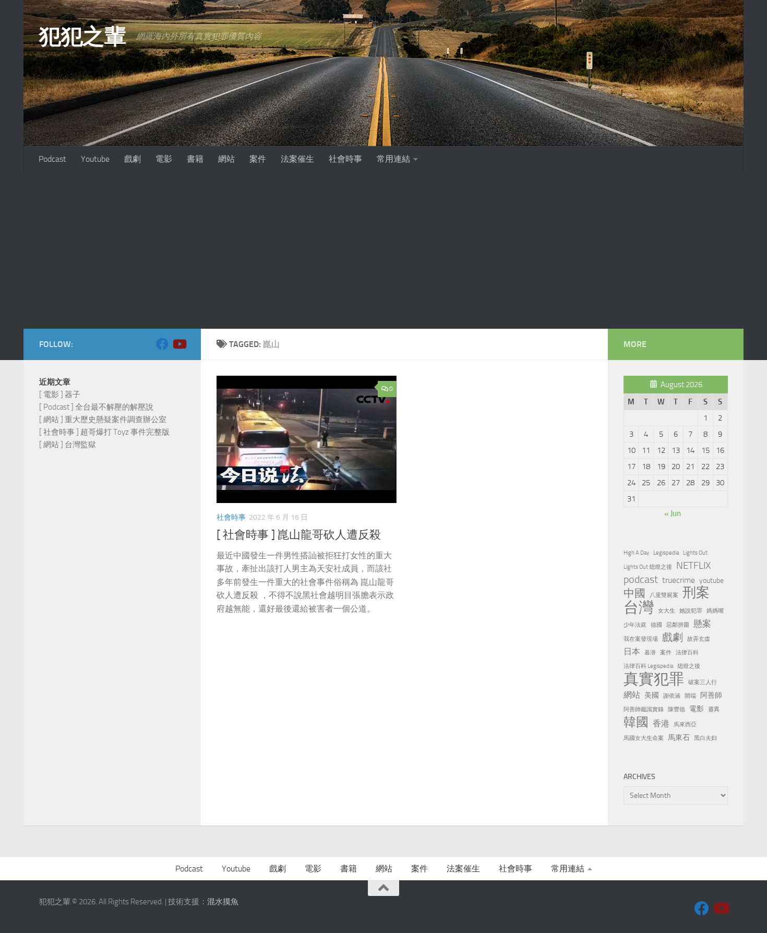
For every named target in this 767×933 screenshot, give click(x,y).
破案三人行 (702, 682)
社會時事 (345, 159)
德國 (656, 624)
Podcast (52, 159)
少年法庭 (635, 624)
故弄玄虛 (698, 639)
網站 (226, 159)
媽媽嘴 (715, 610)
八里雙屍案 (664, 595)
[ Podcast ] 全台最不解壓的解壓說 (96, 407)
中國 (634, 593)
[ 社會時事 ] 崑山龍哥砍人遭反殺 (299, 535)
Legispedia (666, 552)
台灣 (639, 608)
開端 (690, 695)
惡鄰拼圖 (677, 624)
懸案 (702, 623)
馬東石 (679, 737)
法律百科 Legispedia (648, 666)
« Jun (672, 513)
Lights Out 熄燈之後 (648, 567)
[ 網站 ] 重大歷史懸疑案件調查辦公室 (102, 419)
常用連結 (393, 159)
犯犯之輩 (82, 36)
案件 (257, 159)
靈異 (714, 709)
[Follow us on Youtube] (179, 344)
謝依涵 (671, 695)
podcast (641, 579)
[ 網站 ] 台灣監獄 (67, 444)
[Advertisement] (383, 250)
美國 (651, 695)
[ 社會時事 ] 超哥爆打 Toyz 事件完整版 (104, 432)
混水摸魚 (222, 901)
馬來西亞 (685, 724)
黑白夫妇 (705, 738)
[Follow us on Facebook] (162, 344)
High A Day (636, 552)
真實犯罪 (654, 679)
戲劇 (132, 159)
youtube (711, 580)
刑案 (696, 593)
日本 (632, 651)
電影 (163, 159)
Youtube (95, 159)
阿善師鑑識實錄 (644, 709)
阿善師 (711, 695)
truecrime (678, 580)
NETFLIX (693, 565)
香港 (661, 723)
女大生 (666, 610)
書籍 (195, 159)
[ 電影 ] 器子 (59, 394)
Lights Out (695, 552)
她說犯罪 (690, 610)
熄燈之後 (688, 666)
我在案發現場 (641, 639)
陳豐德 (676, 709)
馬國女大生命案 (644, 738)
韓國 (636, 722)
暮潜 (650, 652)
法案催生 (297, 159)
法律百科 (687, 652)
